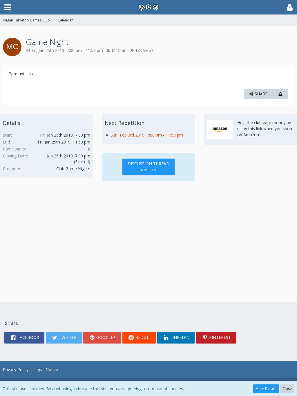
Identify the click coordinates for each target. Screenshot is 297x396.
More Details (266, 388)
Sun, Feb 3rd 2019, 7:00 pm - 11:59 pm (147, 135)
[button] (8, 7)
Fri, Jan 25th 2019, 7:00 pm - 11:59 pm (67, 50)
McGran (119, 50)
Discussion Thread (148, 166)
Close (287, 388)
